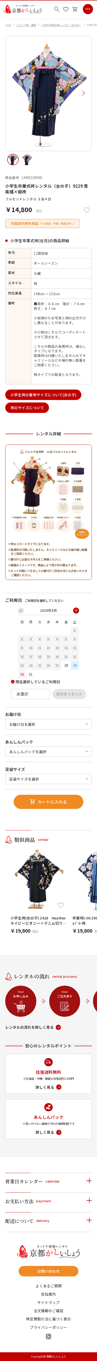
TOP (8, 25)
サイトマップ (48, 1302)
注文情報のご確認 (48, 1311)
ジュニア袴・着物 (26, 25)
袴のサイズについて (27, 407)
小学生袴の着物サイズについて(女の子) (43, 394)
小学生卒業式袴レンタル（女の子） (61, 25)
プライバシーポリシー (48, 1327)
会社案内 (48, 1294)
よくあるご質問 (49, 1286)
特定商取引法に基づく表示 (48, 1319)
